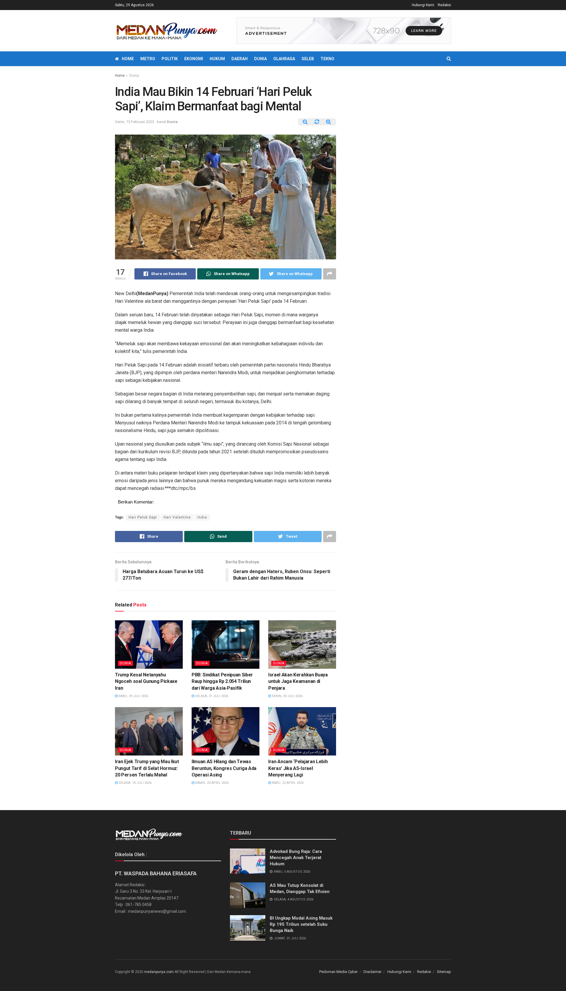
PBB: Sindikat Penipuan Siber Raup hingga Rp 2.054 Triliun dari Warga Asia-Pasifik (222, 681)
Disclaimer (372, 971)
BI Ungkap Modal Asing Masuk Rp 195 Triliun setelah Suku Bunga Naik (301, 924)
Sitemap (444, 971)
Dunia (260, 58)
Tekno (327, 58)
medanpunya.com (159, 972)
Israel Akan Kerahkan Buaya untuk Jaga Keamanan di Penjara (298, 681)
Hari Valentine (177, 517)
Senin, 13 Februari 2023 (134, 122)
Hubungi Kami (423, 5)
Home (128, 58)
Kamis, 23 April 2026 (211, 783)
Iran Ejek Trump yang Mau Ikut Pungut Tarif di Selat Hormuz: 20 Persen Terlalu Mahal (147, 768)
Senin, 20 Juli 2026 (286, 696)
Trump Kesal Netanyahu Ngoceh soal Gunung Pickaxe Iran (146, 681)
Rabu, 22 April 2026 (287, 783)
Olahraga (284, 58)
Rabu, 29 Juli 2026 (133, 696)
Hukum (217, 58)
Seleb (308, 58)
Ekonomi (193, 58)
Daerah (239, 58)
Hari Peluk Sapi (143, 517)
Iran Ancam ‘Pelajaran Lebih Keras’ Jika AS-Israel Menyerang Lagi (298, 768)
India (202, 517)
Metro (147, 58)
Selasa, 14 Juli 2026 (135, 783)
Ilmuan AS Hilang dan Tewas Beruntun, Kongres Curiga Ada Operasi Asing (224, 768)
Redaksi (444, 5)
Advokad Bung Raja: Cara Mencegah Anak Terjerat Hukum (296, 857)
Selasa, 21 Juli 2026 (211, 696)
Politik (170, 58)
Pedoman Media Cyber (338, 971)
